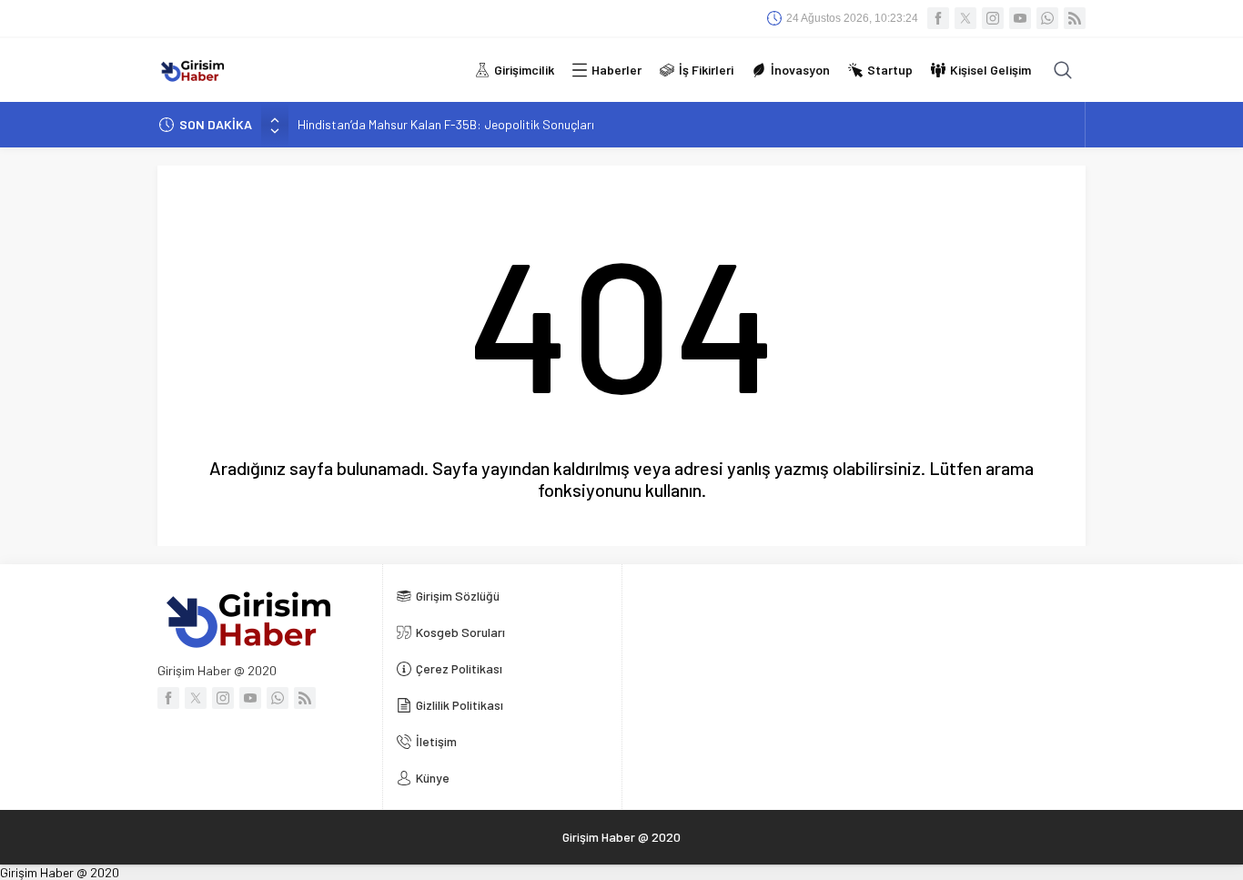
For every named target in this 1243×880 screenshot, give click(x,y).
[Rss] (1075, 18)
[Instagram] (993, 18)
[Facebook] (938, 18)
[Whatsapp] (1047, 18)
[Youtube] (1020, 18)
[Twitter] (965, 18)
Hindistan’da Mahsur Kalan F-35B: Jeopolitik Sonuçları (446, 124)
